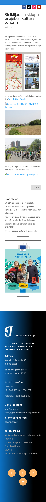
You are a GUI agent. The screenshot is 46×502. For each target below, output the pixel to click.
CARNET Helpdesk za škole (18, 442)
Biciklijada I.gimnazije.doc (27, 174)
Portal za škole (12, 446)
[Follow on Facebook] (24, 7)
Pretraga (36, 187)
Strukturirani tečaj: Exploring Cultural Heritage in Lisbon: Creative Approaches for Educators (23, 209)
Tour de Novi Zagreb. (17, 99)
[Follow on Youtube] (39, 7)
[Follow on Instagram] (34, 7)
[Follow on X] (29, 7)
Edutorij (8, 449)
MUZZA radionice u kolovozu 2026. (19, 203)
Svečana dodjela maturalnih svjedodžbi (21, 231)
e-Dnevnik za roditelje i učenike (21, 453)
